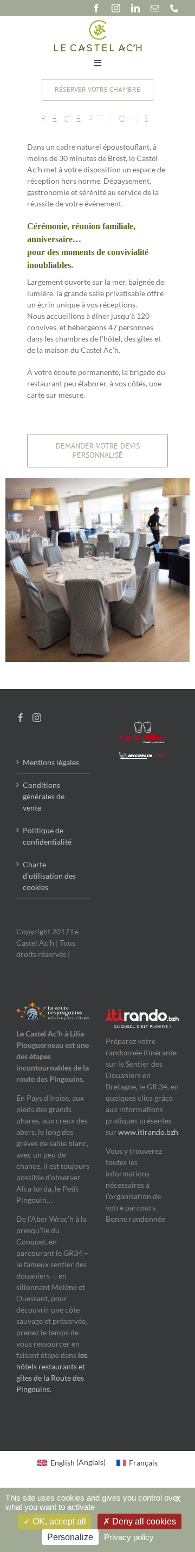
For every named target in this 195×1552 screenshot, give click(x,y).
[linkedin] (135, 8)
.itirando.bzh (157, 1131)
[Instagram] (36, 717)
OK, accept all (58, 1521)
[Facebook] (20, 717)
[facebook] (96, 8)
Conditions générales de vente (43, 796)
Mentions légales (51, 762)
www (127, 1131)
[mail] (155, 8)
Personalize (70, 1537)
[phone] (174, 8)
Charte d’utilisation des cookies (49, 876)
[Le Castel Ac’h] (98, 22)
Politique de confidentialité (47, 836)
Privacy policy (129, 1537)
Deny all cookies (143, 1521)
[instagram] (116, 8)
